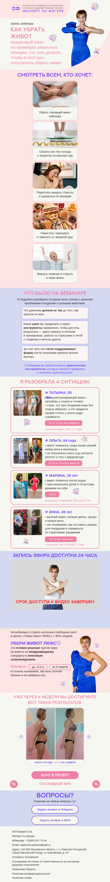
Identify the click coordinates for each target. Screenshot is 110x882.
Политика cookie (22, 877)
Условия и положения (25, 857)
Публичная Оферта (23, 869)
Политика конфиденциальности (31, 873)
